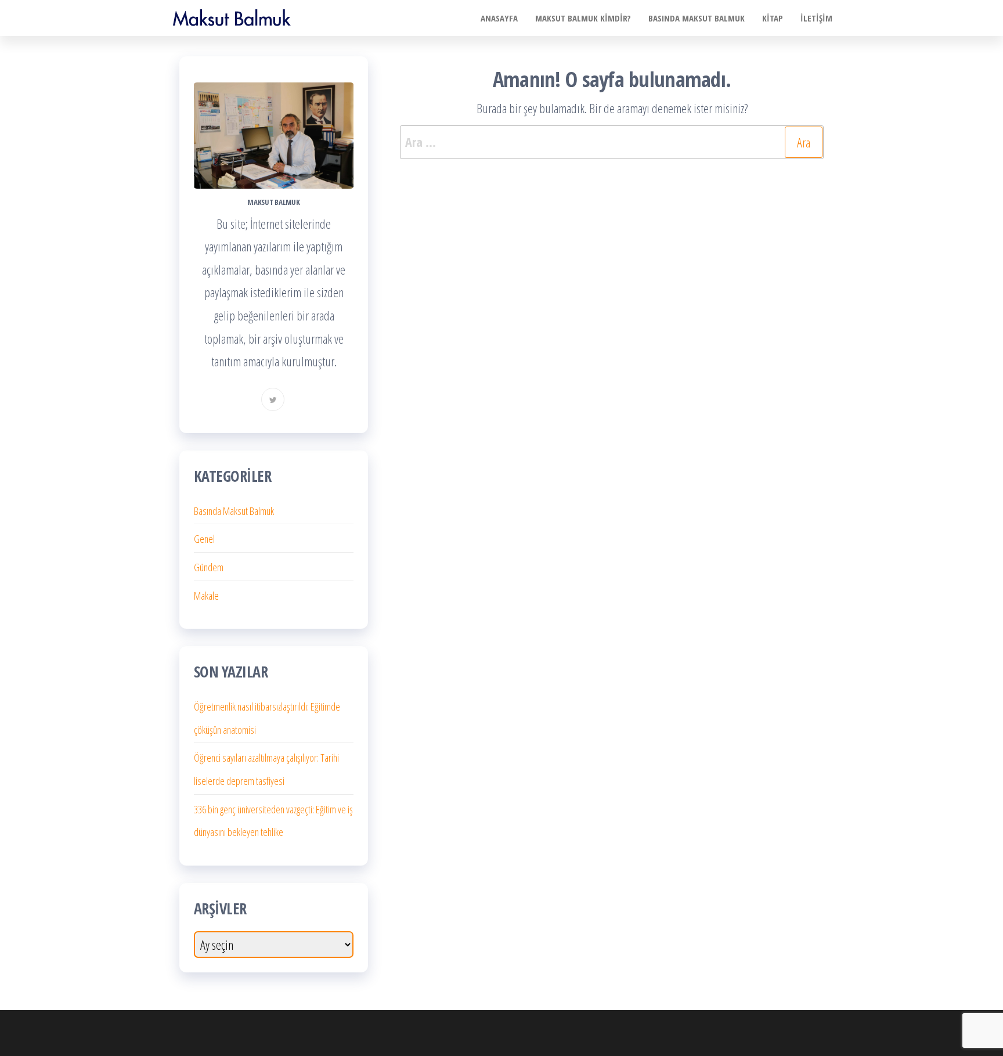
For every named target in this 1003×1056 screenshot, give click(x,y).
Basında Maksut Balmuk (234, 511)
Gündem (208, 567)
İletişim (816, 18)
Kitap (772, 18)
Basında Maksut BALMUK (696, 18)
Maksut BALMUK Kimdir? (583, 18)
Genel (204, 539)
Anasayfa (499, 18)
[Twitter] (272, 399)
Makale (206, 596)
